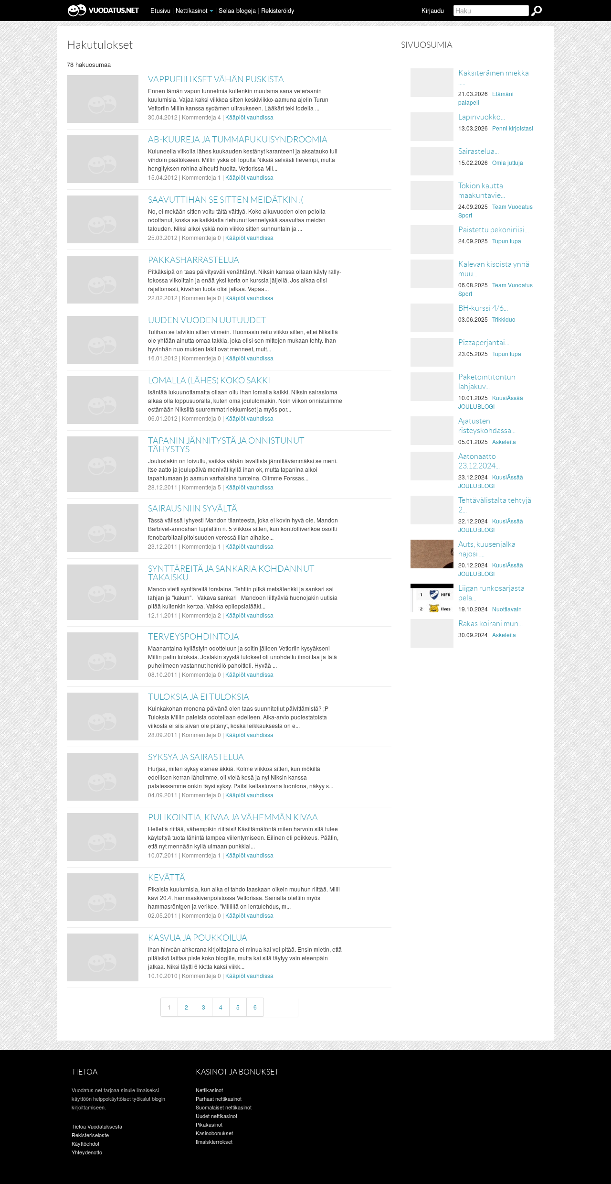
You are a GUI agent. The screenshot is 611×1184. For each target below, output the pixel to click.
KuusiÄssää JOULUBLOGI (490, 401)
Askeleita (504, 441)
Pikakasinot (209, 1124)
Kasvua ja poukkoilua (197, 938)
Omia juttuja (507, 162)
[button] (211, 11)
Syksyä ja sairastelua (196, 757)
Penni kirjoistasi (512, 128)
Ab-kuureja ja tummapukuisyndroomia (237, 139)
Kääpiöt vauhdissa (249, 117)
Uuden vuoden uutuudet (207, 320)
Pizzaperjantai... (483, 342)
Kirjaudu (432, 10)
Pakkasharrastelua (193, 260)
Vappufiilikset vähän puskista (216, 79)
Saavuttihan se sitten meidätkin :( (225, 200)
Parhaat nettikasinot (219, 1098)
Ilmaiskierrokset (214, 1141)
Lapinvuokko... (481, 117)
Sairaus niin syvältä (192, 508)
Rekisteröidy (277, 10)
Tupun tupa (506, 241)
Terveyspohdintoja (193, 636)
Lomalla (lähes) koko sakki (209, 380)
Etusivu (160, 10)
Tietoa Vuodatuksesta (97, 1126)
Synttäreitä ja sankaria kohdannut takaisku (231, 573)
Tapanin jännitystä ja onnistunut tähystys (226, 445)
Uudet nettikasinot (216, 1115)
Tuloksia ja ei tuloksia (198, 697)
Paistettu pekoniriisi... (493, 230)
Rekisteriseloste (90, 1135)
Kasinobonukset (214, 1133)
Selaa (237, 10)
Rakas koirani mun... (490, 623)
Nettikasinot (192, 10)
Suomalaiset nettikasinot (224, 1107)
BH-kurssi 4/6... (483, 308)
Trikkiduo (504, 319)
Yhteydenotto (87, 1152)
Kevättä (166, 877)
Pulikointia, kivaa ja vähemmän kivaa (233, 817)
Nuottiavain (507, 609)
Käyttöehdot (85, 1143)
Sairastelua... (478, 151)
